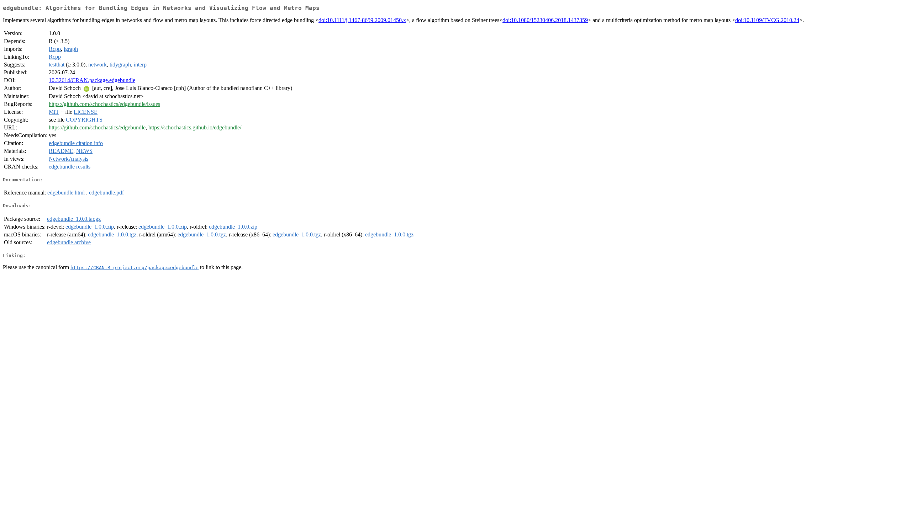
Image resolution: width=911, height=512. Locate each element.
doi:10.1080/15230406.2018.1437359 (545, 20)
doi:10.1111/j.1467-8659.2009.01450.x (362, 20)
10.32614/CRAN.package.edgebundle (92, 80)
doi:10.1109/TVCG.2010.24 (767, 20)
